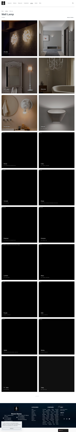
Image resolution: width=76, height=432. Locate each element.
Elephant (6, 238)
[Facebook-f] (64, 419)
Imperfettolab (13, 165)
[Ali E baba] (19, 75)
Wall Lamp (5, 128)
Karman (8, 128)
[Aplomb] (56, 113)
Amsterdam (7, 126)
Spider (5, 350)
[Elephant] (19, 225)
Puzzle (5, 313)
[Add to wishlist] (9, 50)
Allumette (43, 89)
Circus (5, 163)
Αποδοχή (11, 428)
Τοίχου (10, 165)
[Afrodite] (19, 38)
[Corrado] (19, 187)
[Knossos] (56, 225)
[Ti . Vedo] (19, 374)
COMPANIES (51, 407)
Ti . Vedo (6, 387)
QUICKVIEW (6, 87)
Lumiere (6, 275)
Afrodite (6, 52)
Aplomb (43, 126)
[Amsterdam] (19, 113)
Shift (42, 313)
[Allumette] (56, 75)
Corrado (6, 201)
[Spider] (19, 337)
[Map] (69, 419)
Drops (42, 201)
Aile (42, 52)
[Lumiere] (19, 262)
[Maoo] (56, 262)
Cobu (42, 163)
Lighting (6, 11)
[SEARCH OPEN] (72, 3)
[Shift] (56, 299)
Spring (42, 350)
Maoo (42, 275)
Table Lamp (45, 277)
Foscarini (45, 128)
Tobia (42, 387)
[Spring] (56, 337)
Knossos (43, 238)
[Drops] (56, 187)
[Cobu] (56, 150)
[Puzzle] (19, 299)
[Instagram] (66, 419)
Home (3, 11)
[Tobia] (56, 374)
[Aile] (56, 38)
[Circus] (19, 150)
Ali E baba (6, 89)
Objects (8, 165)
